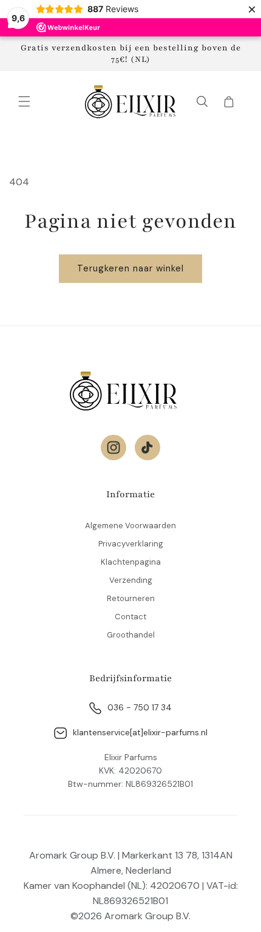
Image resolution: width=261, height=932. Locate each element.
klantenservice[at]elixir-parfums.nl (140, 732)
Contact (130, 616)
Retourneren (131, 598)
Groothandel (131, 635)
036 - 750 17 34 (139, 707)
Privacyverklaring (130, 544)
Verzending (130, 580)
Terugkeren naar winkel (130, 268)
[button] (24, 101)
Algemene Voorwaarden (130, 525)
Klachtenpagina (131, 562)
